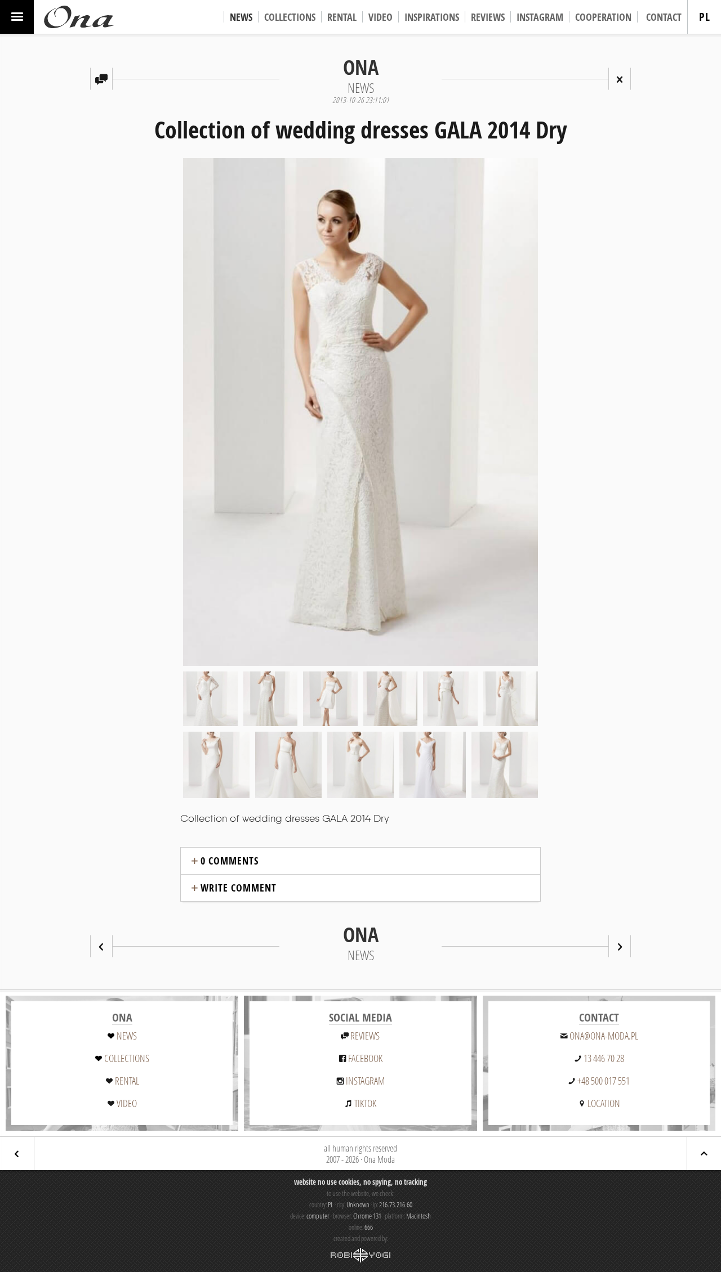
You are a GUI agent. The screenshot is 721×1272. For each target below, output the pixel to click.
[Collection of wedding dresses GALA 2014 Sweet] (101, 946)
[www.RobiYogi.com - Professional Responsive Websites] (360, 1255)
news (127, 1035)
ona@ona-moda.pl (603, 1035)
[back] (17, 1153)
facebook (365, 1058)
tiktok (365, 1103)
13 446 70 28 (604, 1058)
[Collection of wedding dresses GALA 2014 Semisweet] (619, 946)
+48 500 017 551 (603, 1080)
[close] (619, 79)
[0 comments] (101, 79)
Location (604, 1103)
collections (126, 1058)
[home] (79, 17)
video (127, 1103)
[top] (704, 1153)
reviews (365, 1035)
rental (127, 1080)
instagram (365, 1080)
